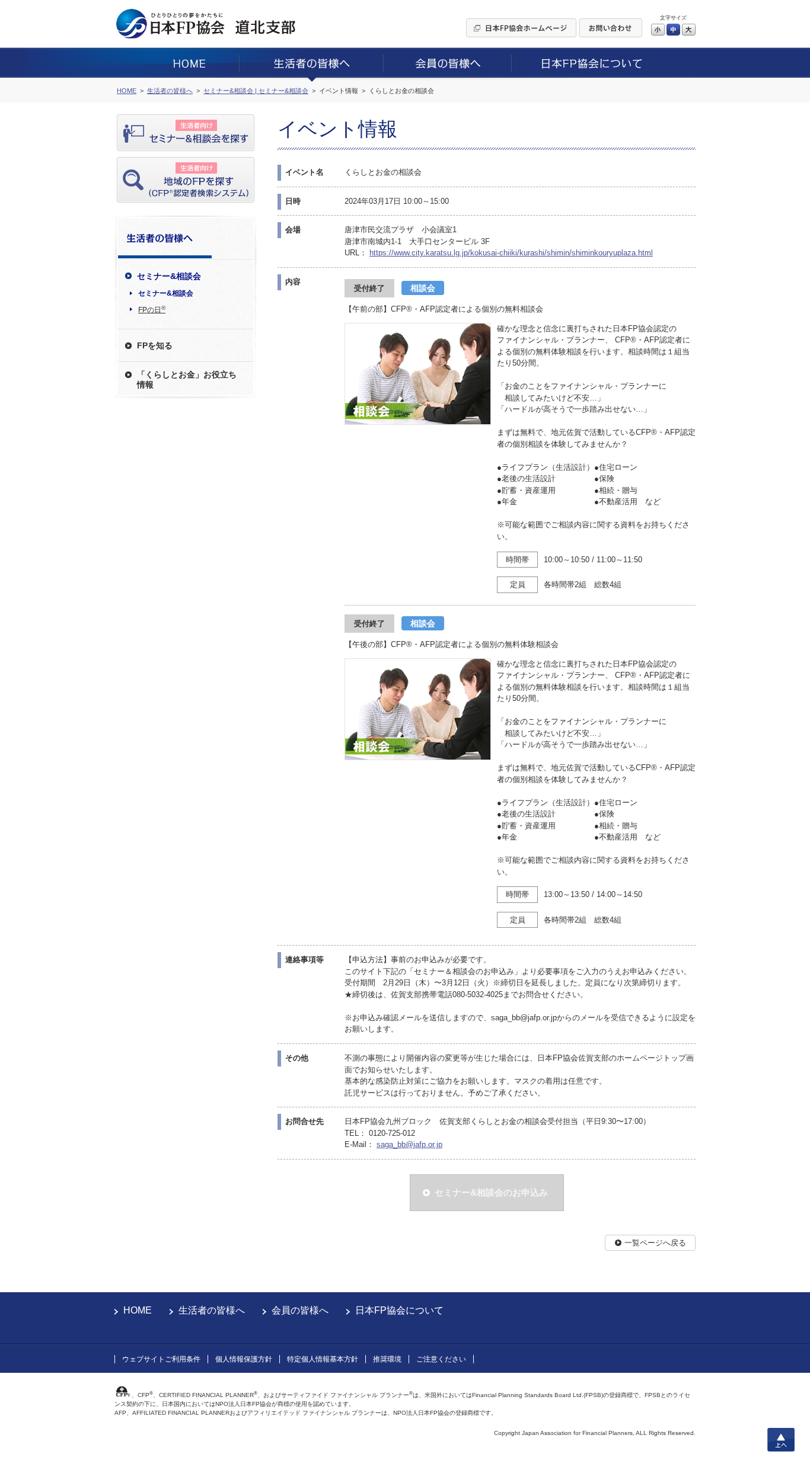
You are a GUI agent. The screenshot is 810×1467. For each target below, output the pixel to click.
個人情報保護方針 (243, 1359)
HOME (137, 1310)
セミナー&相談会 (165, 293)
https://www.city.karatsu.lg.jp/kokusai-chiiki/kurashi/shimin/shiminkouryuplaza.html (511, 252)
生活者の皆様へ (211, 1310)
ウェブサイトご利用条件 (161, 1359)
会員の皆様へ (300, 1310)
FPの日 (151, 309)
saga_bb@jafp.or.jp (409, 1144)
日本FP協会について (399, 1310)
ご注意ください (441, 1359)
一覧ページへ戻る (655, 1242)
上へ (781, 1439)
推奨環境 (387, 1359)
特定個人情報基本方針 (322, 1359)
